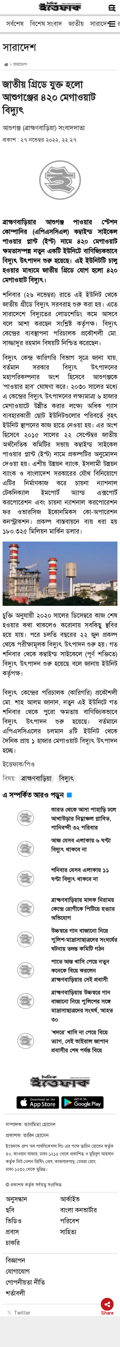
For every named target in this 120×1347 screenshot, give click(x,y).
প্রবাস (12, 1232)
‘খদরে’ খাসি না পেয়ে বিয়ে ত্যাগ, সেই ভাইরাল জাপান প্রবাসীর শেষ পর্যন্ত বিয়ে (79, 1041)
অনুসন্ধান (16, 1199)
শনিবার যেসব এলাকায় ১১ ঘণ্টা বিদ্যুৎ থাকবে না (80, 875)
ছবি (10, 1210)
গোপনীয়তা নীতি (25, 1283)
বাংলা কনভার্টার (78, 1210)
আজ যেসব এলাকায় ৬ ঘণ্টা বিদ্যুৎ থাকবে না (81, 845)
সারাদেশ (100, 24)
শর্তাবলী (15, 1293)
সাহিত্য (68, 1232)
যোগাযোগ (18, 1272)
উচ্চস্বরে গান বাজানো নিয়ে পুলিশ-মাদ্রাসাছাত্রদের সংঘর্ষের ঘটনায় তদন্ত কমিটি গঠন (84, 939)
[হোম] (6, 64)
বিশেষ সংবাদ (46, 24)
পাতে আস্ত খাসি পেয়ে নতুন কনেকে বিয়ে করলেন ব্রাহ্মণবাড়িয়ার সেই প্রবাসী (80, 970)
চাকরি (13, 1243)
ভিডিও (14, 1221)
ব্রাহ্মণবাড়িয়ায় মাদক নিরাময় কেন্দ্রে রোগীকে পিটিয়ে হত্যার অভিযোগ (83, 908)
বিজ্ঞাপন (15, 1261)
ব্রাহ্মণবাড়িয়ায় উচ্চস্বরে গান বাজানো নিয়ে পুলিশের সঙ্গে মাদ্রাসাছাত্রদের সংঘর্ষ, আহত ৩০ (82, 1006)
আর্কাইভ (70, 1199)
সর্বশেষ (15, 24)
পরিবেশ (69, 1221)
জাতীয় (76, 24)
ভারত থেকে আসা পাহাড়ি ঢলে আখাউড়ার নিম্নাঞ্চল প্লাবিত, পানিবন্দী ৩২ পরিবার (83, 818)
